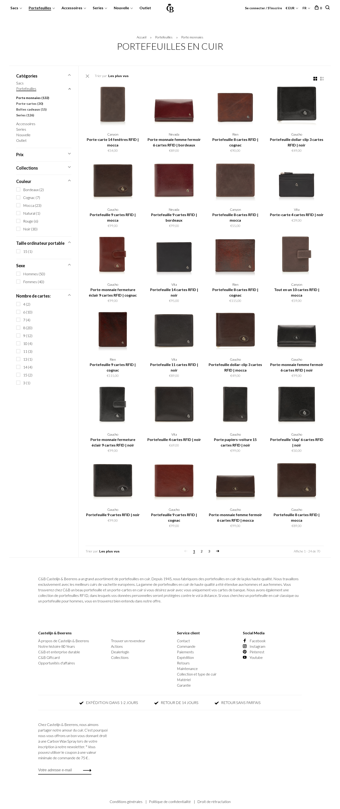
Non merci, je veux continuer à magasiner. (226, 457)
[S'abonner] (243, 427)
